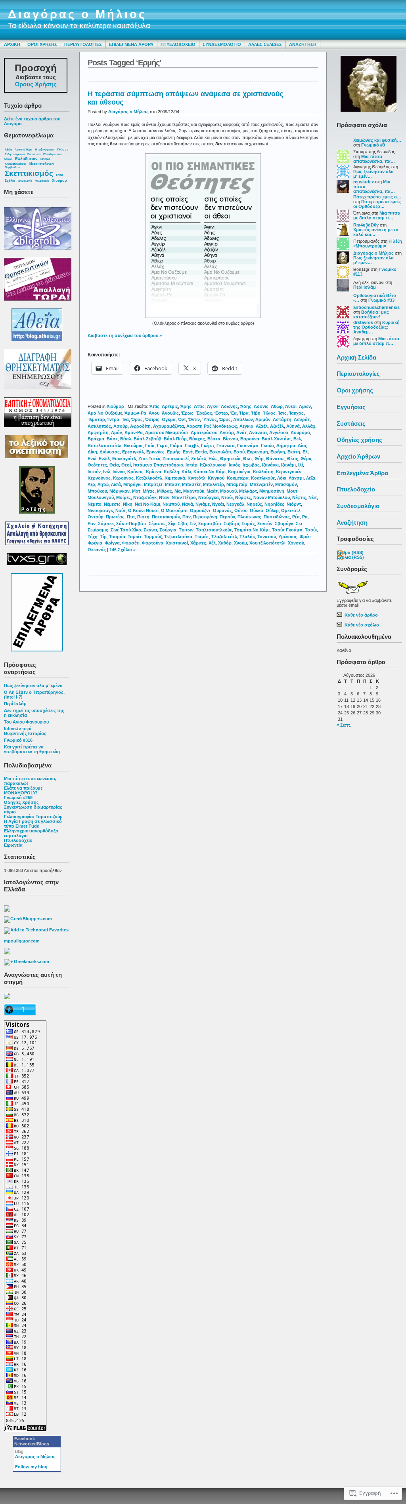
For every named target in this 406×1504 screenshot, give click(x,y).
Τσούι (311, 529)
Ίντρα (113, 419)
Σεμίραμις (98, 529)
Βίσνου (230, 438)
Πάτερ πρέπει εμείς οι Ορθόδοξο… (377, 204)
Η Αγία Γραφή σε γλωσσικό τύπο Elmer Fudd (33, 823)
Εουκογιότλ (124, 458)
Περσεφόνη (205, 516)
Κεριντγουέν (288, 471)
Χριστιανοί (177, 543)
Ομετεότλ (291, 510)
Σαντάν (264, 523)
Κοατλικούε (263, 478)
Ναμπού (171, 504)
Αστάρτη (282, 419)
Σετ (299, 523)
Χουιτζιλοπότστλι (267, 543)
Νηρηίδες (274, 504)
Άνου (154, 413)
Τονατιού (266, 536)
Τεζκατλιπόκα (178, 536)
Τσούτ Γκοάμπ (287, 529)
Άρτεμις (170, 406)
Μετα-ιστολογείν (41, 164)
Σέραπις (157, 523)
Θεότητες (97, 465)
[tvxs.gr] (37, 557)
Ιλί (300, 465)
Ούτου (240, 510)
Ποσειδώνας (277, 516)
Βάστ (112, 438)
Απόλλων (243, 419)
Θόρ (259, 458)
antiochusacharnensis (376, 307)
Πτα (131, 516)
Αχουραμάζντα (168, 426)
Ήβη (255, 413)
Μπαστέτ (191, 484)
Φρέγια (95, 543)
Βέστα (213, 438)
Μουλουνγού (101, 497)
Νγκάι (218, 504)
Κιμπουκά (175, 478)
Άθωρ (277, 406)
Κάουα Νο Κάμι (209, 471)
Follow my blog (31, 1466)
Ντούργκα (208, 497)
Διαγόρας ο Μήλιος (77, 14)
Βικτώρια (133, 445)
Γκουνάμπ (248, 445)
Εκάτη (293, 451)
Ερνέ (188, 451)
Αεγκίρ (246, 426)
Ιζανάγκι (270, 465)
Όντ (182, 419)
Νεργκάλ (235, 504)
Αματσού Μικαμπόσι (166, 432)
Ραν (92, 523)
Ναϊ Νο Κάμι (147, 504)
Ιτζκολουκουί (213, 465)
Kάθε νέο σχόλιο (360, 625)
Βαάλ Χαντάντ (276, 438)
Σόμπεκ (106, 523)
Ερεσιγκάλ (133, 451)
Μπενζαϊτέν (261, 484)
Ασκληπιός (99, 426)
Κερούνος (123, 478)
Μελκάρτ (248, 491)
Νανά (187, 504)
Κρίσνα (153, 471)
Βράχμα (96, 438)
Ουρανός (222, 510)
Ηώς (213, 458)
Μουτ (292, 491)
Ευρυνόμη (257, 451)
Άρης (186, 406)
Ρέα (296, 516)
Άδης (245, 406)
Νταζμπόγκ (145, 497)
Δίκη (92, 451)
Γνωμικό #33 (381, 300)
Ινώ (106, 471)
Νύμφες (243, 497)
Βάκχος (197, 438)
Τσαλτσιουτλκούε (214, 529)
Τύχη (93, 536)
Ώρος (225, 419)
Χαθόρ (225, 543)
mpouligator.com (22, 941)
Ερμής (173, 451)
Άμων (305, 406)
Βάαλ (125, 438)
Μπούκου (97, 491)
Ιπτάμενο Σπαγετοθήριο (158, 465)
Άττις (199, 406)
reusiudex (363, 181)
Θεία (114, 465)
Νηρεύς (254, 504)
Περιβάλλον (12, 167)
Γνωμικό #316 (18, 740)
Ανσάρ (227, 432)
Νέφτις (299, 497)
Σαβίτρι (231, 523)
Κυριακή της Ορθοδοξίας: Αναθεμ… (376, 327)
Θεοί (126, 465)
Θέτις (292, 458)
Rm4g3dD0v (366, 225)
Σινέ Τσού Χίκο (126, 529)
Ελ (305, 451)
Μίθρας (164, 491)
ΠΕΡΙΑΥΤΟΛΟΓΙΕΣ (83, 44)
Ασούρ (120, 426)
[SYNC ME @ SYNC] (7, 910)
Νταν (164, 497)
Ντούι (227, 497)
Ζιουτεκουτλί (176, 458)
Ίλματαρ (96, 419)
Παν (186, 516)
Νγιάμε (202, 504)
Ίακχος (296, 413)
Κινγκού (216, 478)
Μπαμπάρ (236, 484)
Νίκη (127, 504)
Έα (233, 413)
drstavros (363, 322)
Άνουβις (170, 413)
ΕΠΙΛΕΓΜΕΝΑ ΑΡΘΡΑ (131, 44)
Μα (177, 491)
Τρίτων (186, 529)
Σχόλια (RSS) (350, 557)
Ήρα (244, 413)
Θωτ (247, 458)
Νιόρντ (294, 504)
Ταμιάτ (135, 536)
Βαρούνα (249, 438)
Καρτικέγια (239, 471)
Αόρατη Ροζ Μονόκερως (211, 426)
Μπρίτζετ (153, 484)
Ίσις (282, 413)
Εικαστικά (33, 154)
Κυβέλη (171, 471)
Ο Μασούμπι (174, 510)
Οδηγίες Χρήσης (21, 802)
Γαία (150, 445)
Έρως (187, 413)
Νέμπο (95, 504)
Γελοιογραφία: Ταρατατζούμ (33, 816)
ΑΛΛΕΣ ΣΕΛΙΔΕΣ (265, 44)
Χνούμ (240, 543)
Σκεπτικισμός (29, 173)
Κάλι (186, 471)
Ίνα (125, 419)
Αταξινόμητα (44, 149)
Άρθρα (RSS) (350, 552)
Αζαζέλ (277, 426)
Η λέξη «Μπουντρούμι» (377, 243)
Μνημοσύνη (271, 491)
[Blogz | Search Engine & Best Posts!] (7, 952)
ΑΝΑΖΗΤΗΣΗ (302, 44)
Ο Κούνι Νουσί (143, 510)
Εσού (239, 451)
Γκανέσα (225, 445)
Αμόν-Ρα (133, 432)
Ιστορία (45, 159)
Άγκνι (212, 406)
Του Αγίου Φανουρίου (26, 722)
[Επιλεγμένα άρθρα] (37, 610)
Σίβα (182, 523)
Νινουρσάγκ (100, 510)
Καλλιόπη (263, 471)
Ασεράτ (302, 419)
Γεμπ (162, 445)
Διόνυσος (110, 451)
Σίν (193, 523)
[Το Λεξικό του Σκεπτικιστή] (36, 460)
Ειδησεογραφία (15, 154)
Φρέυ (305, 536)
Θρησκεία (230, 458)
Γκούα (267, 445)
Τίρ (103, 536)
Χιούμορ (59, 181)
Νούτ (120, 510)
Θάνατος (275, 458)
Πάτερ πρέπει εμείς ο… (377, 196)
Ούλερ (272, 510)
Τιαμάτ (202, 536)
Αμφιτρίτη (98, 432)
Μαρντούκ (193, 491)
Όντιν (194, 419)
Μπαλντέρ (213, 484)
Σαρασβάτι (209, 523)
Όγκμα (169, 419)
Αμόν (116, 432)
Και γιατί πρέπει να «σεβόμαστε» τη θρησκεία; (32, 749)
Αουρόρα (300, 432)
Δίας (302, 445)
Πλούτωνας (249, 516)
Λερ (91, 484)
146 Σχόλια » (122, 549)
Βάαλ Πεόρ (175, 438)
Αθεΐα (8, 149)
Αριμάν (262, 419)
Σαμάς (248, 523)
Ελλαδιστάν (26, 158)
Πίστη (143, 516)
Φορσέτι (131, 543)
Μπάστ (172, 484)
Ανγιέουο (278, 432)
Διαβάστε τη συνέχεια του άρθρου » (125, 335)
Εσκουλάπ (220, 451)
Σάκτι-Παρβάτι (131, 523)
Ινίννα (119, 471)
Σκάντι (150, 529)
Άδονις (261, 406)
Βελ (297, 438)
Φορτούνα (152, 543)
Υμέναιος (287, 536)
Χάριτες (198, 543)
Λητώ (103, 484)
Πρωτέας (115, 516)
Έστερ (221, 413)
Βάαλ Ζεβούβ (147, 438)
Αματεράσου (204, 432)
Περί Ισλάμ (15, 703)
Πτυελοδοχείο (18, 840)
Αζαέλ (262, 426)
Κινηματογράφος (16, 163)
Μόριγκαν (119, 491)
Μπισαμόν (286, 484)
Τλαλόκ (247, 536)
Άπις (154, 406)
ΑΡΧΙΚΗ (12, 44)
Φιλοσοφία (42, 180)
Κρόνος (135, 471)
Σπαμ (59, 174)
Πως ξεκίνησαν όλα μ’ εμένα (33, 685)
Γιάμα (176, 445)
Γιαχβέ (192, 445)
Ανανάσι (258, 432)
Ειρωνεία (13, 845)
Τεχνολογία (25, 180)
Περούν (227, 516)
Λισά (116, 484)
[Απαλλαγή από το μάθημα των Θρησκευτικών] (37, 531)
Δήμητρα (285, 445)
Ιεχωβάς (251, 465)
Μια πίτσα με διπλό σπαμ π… (376, 215)
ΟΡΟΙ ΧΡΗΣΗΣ (42, 44)
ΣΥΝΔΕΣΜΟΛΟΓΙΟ (222, 44)
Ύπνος (209, 419)
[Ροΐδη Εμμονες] (37, 488)
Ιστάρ (191, 465)
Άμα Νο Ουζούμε (105, 413)
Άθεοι (291, 406)
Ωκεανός (97, 549)
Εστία (201, 451)
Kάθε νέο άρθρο (360, 615)
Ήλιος (269, 413)
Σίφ (171, 523)
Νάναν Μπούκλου (271, 497)
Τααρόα (117, 536)
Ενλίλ (104, 458)
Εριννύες (155, 451)
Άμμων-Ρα (135, 413)
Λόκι (281, 478)
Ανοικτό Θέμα (23, 149)
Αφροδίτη (140, 426)
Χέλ (212, 543)
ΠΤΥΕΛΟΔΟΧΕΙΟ (178, 44)
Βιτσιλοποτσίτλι (104, 445)
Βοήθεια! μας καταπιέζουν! (371, 314)
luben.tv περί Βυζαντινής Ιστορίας (25, 731)
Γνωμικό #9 (373, 145)
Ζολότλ (198, 458)
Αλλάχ (308, 426)
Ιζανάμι (288, 465)
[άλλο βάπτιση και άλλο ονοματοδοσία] (37, 410)
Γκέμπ (207, 445)
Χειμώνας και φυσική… (377, 140)
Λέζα (310, 478)
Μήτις (149, 491)
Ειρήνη (277, 451)
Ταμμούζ (153, 536)
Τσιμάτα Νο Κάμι (252, 529)
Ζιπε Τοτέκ (149, 458)
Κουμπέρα (238, 478)
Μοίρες (123, 497)
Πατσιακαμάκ (166, 516)
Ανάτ (241, 432)
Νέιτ (312, 497)
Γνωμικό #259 (18, 797)
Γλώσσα (62, 149)
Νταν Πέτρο (184, 497)
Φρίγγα (112, 543)
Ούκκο (256, 510)
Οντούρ (95, 516)
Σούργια (167, 529)
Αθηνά (293, 426)
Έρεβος (204, 413)
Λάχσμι (296, 478)
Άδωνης (229, 406)
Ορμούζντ (200, 510)
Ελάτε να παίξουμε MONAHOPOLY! (23, 790)
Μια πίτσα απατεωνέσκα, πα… (374, 159)
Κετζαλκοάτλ (149, 478)
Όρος (137, 419)
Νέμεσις (112, 504)
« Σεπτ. (344, 725)
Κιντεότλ (196, 478)
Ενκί (92, 458)
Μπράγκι (132, 484)
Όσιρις (152, 419)
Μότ (136, 491)
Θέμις (306, 458)
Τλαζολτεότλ (224, 536)
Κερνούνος (99, 478)
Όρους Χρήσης (36, 84)
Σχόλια (10, 181)
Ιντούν (94, 471)
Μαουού (228, 491)
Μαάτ (212, 491)
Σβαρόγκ (284, 523)
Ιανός (234, 465)
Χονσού (296, 543)
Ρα (305, 516)
